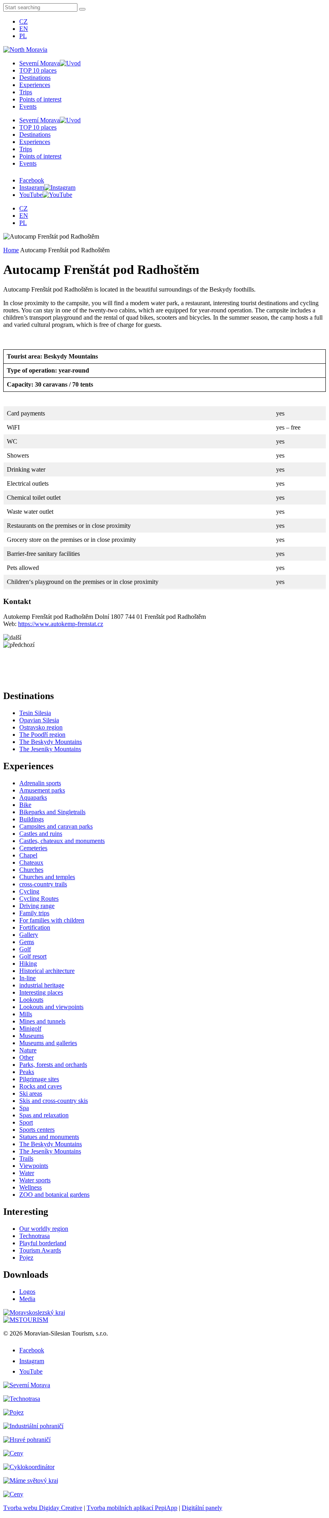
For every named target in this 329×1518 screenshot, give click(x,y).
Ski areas (30, 1093)
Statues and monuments (49, 1136)
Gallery (28, 934)
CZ (23, 21)
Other (26, 1057)
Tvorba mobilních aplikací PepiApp (132, 1507)
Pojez (26, 1257)
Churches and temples (47, 877)
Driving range (37, 905)
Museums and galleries (48, 1043)
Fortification (34, 927)
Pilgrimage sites (39, 1079)
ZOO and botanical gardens (54, 1194)
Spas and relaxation (44, 1115)
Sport (26, 1122)
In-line (27, 978)
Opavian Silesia (39, 720)
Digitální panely (202, 1507)
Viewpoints (33, 1165)
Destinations (35, 77)
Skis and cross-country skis (53, 1100)
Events (28, 106)
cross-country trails (43, 884)
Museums (31, 1035)
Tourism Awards (40, 1250)
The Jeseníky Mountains (50, 1151)
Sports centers (37, 1129)
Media (27, 1298)
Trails (26, 1158)
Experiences (34, 84)
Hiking (28, 963)
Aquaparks (33, 797)
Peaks (26, 1071)
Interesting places (41, 992)
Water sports (35, 1180)
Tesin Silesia (35, 712)
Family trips (34, 913)
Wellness (30, 1187)
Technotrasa (34, 1235)
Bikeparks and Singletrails (52, 812)
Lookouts (31, 999)
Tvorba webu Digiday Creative (42, 1507)
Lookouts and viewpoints (51, 1006)
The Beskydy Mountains (50, 741)
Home (11, 250)
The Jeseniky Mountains (50, 749)
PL (23, 35)
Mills (25, 1014)
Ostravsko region (41, 727)
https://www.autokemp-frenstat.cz (60, 623)
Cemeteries (33, 848)
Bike (25, 804)
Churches (31, 869)
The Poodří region (42, 734)
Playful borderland (42, 1243)
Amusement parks (42, 790)
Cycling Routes (39, 898)
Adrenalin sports (40, 783)
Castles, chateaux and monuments (62, 840)
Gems (26, 941)
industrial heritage (41, 985)
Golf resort (33, 956)
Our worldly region (43, 1228)
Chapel (28, 855)
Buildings (31, 819)
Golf (25, 949)
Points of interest (40, 99)
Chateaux (31, 862)
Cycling (29, 891)
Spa (24, 1108)
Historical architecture (47, 970)
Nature (28, 1050)
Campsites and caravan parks (56, 826)
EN (23, 28)
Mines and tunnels (42, 1021)
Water (26, 1172)
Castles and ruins (40, 833)
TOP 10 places (38, 70)
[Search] (82, 9)
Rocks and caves (40, 1086)
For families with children (51, 920)
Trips (25, 92)
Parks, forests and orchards (53, 1064)
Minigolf (30, 1028)
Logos (27, 1291)
